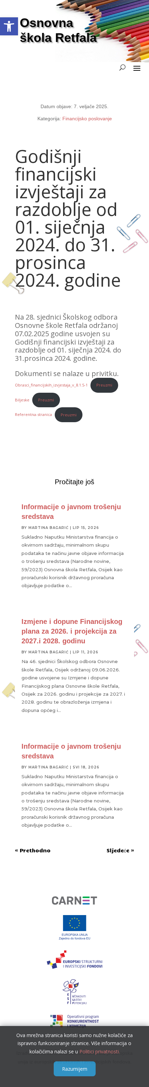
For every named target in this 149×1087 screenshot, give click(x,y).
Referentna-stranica (33, 414)
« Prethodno (33, 850)
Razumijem (74, 1069)
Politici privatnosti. (99, 1051)
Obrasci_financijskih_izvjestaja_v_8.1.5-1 (51, 385)
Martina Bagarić (48, 527)
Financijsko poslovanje (87, 118)
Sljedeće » (120, 850)
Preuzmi (104, 385)
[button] (9, 26)
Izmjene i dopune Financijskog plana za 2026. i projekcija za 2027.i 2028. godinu (71, 631)
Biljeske (22, 399)
